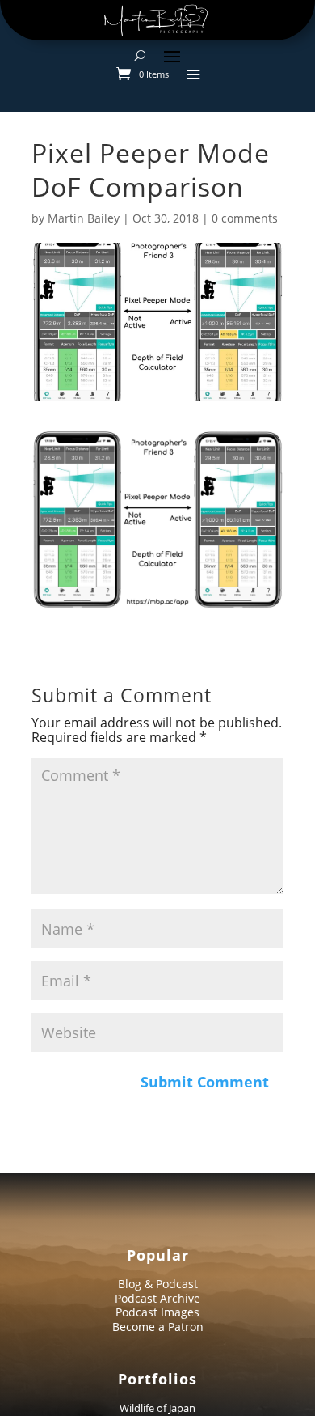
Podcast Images (158, 1312)
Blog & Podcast (158, 1283)
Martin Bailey (84, 218)
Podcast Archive (157, 1298)
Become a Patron (158, 1326)
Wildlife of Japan (157, 1408)
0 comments (245, 218)
